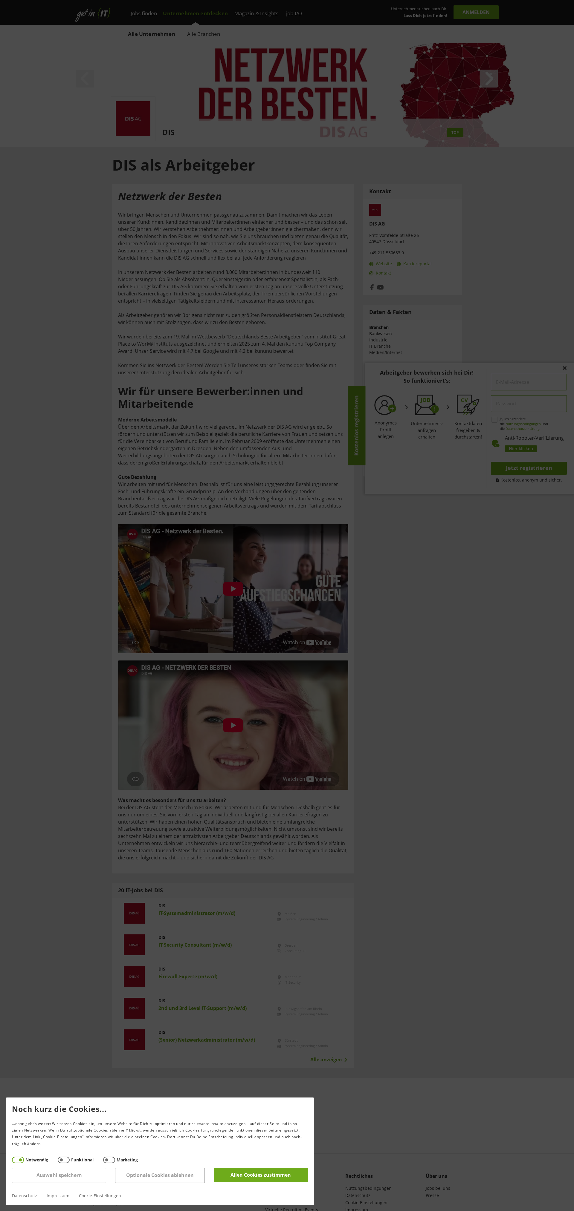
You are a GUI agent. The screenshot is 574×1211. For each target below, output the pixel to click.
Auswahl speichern (59, 1175)
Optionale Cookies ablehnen (160, 1175)
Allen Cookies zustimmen (261, 1175)
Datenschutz (24, 1195)
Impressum (58, 1195)
